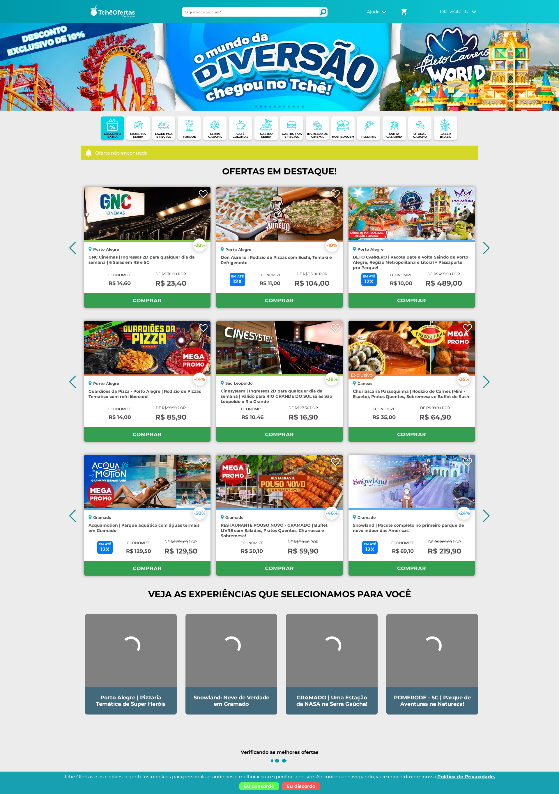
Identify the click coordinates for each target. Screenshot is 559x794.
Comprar (147, 300)
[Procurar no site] (323, 12)
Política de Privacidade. (466, 776)
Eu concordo (259, 786)
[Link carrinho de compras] (404, 11)
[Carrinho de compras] (404, 9)
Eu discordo (300, 786)
